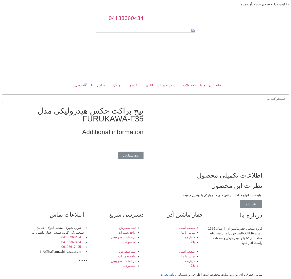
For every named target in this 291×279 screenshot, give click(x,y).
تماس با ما (188, 232)
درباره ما (189, 237)
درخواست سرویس (123, 237)
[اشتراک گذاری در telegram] (142, 145)
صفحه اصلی (187, 227)
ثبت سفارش (127, 227)
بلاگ (192, 242)
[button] (131, 155)
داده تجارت (167, 274)
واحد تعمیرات (127, 232)
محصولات (129, 242)
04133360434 (126, 18)
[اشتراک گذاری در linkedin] (135, 145)
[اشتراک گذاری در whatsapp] (140, 145)
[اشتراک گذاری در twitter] (137, 145)
